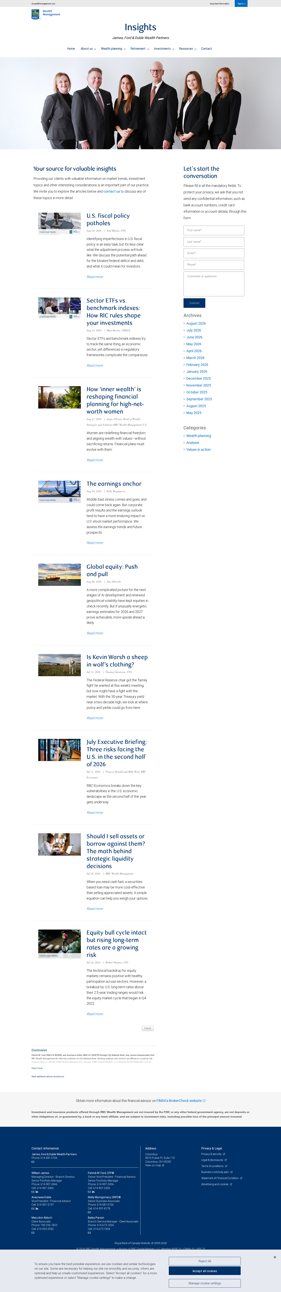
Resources (186, 48)
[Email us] (33, 1162)
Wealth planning (112, 48)
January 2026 (196, 371)
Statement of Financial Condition (220, 1178)
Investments (162, 48)
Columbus (151, 1154)
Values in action (198, 449)
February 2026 (197, 364)
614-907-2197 (45, 1204)
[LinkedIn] (37, 1192)
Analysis (192, 442)
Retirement (138, 48)
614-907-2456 (105, 1184)
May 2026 (193, 344)
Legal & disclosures (212, 1160)
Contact (206, 48)
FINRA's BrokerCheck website (179, 1100)
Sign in (241, 3)
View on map (153, 1165)
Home (71, 48)
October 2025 (196, 392)
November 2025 (198, 385)
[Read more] (37, 1068)
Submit (194, 303)
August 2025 (196, 406)
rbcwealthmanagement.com (43, 3)
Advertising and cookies (215, 1184)
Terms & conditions (212, 1166)
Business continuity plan (215, 1172)
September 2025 (199, 399)
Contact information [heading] (45, 1148)
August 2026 (196, 323)
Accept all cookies (204, 1271)
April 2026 (194, 351)
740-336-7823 (49, 1225)
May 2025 (193, 413)
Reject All (205, 1261)
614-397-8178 (101, 1208)
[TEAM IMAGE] (140, 103)
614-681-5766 (105, 1204)
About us (87, 48)
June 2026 (194, 337)
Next (147, 1028)
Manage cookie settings (205, 1283)
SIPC (199, 1249)
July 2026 (193, 330)
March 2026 (195, 358)
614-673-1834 (105, 1225)
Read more (95, 277)
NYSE (174, 1249)
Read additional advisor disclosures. (48, 1076)
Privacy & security (211, 1154)
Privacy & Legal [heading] (211, 1148)
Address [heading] (150, 1148)
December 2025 (198, 378)
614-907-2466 (49, 1184)
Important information (219, 3)
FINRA (187, 1249)
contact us (111, 191)
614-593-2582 (45, 1229)
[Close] (275, 1257)
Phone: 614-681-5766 (44, 1158)
